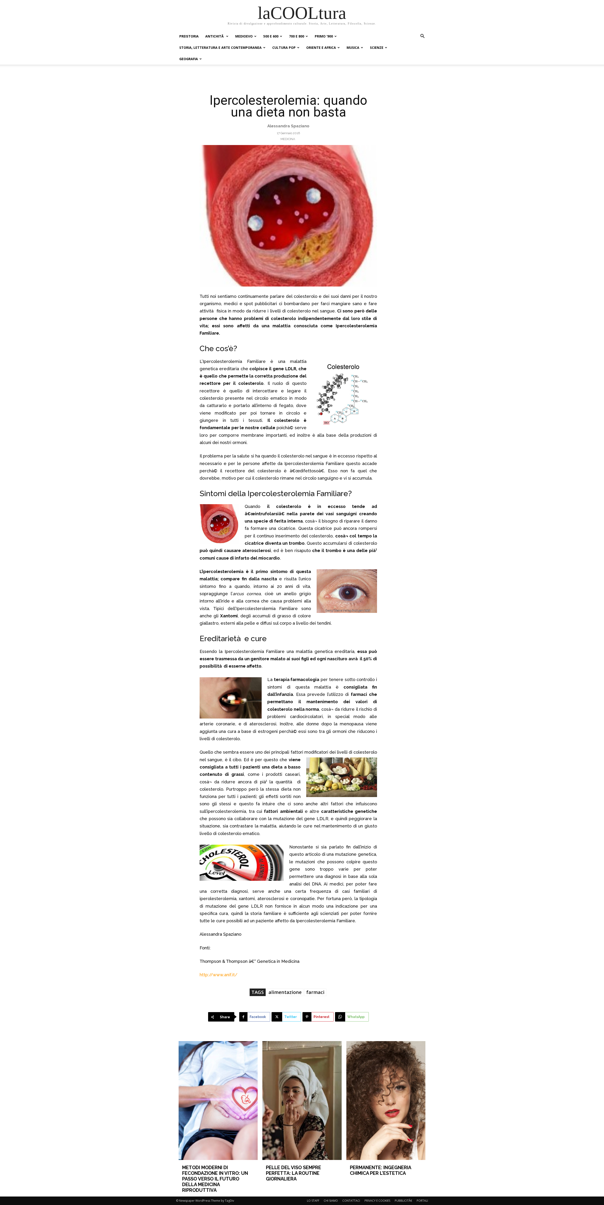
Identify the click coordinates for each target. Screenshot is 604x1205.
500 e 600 (270, 36)
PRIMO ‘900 (324, 36)
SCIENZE (376, 47)
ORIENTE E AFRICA (321, 47)
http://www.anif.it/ (218, 974)
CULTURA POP (284, 47)
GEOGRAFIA (188, 59)
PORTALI (422, 1201)
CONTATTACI (351, 1201)
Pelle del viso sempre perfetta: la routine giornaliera (293, 1173)
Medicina (288, 139)
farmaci (315, 992)
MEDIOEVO (244, 36)
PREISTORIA (189, 36)
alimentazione (285, 992)
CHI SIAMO (331, 1201)
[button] (422, 36)
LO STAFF (313, 1201)
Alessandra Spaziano (288, 126)
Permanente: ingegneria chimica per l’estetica (380, 1170)
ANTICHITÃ (215, 36)
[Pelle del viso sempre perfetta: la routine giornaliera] (302, 1100)
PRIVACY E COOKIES (377, 1201)
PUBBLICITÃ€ (403, 1201)
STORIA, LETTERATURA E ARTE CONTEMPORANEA (220, 47)
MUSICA (353, 47)
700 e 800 (296, 36)
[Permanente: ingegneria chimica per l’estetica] (386, 1100)
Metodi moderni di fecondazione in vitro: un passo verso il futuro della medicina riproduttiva (215, 1179)
